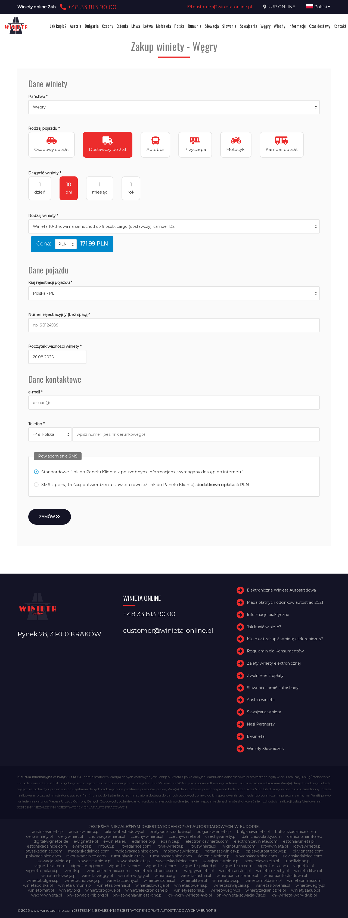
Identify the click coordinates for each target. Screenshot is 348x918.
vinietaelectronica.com (108, 870)
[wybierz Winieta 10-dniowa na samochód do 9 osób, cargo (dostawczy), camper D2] (174, 226)
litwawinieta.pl (203, 846)
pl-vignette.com (308, 851)
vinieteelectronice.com (157, 870)
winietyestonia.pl (189, 890)
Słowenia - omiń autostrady (273, 687)
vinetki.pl (73, 870)
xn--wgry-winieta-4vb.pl (190, 895)
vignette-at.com (50, 865)
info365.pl (106, 846)
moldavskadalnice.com (136, 851)
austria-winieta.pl (48, 831)
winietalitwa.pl (194, 880)
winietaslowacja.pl (152, 885)
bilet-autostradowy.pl (124, 831)
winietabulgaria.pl (43, 880)
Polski (320, 6)
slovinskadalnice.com (302, 856)
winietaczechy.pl (122, 880)
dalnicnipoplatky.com (262, 836)
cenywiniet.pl (70, 836)
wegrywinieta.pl (199, 870)
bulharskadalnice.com (295, 831)
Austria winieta (261, 700)
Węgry (265, 26)
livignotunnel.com (239, 846)
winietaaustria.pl (196, 875)
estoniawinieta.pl (299, 841)
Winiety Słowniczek (265, 748)
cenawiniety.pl (39, 836)
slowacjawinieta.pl (94, 860)
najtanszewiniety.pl (222, 851)
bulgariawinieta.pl (253, 831)
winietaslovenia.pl (113, 885)
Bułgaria (92, 26)
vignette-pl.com (161, 865)
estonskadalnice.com (47, 846)
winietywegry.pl (225, 890)
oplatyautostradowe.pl (266, 851)
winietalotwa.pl (226, 880)
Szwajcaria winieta (264, 711)
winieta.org (164, 875)
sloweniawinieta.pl (134, 860)
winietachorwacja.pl (83, 880)
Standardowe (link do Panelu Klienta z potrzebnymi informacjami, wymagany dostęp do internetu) (142, 471)
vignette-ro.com (237, 865)
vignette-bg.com (87, 865)
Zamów (47, 516)
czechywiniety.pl (220, 836)
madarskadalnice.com (88, 851)
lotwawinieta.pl (307, 846)
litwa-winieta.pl (170, 846)
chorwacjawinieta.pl (106, 836)
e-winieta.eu (114, 841)
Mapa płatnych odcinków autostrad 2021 (285, 602)
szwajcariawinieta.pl (221, 860)
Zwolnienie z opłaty (265, 675)
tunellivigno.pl (297, 860)
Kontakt (340, 26)
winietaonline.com (304, 880)
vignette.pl (303, 865)
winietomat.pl (41, 890)
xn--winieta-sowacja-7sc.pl (241, 895)
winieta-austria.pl (235, 870)
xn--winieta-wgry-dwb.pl (294, 895)
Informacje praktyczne (268, 614)
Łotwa (148, 26)
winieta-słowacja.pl (58, 875)
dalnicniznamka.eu (304, 836)
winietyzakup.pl (305, 890)
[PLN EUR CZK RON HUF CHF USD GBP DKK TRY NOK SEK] (66, 244)
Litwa (135, 26)
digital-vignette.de (50, 841)
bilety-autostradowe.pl (170, 831)
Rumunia (194, 26)
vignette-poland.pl (199, 865)
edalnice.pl (170, 841)
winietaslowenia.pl (191, 885)
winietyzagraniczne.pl (266, 890)
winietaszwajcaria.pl (232, 885)
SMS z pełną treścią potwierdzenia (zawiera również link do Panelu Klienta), (145, 484)
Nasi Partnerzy (261, 724)
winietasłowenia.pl (273, 885)
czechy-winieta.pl (146, 836)
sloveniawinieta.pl (213, 856)
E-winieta (256, 736)
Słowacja (212, 26)
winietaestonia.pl (159, 880)
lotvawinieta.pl (274, 846)
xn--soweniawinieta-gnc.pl (137, 895)
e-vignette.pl (86, 841)
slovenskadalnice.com (256, 856)
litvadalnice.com (136, 846)
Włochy (279, 26)
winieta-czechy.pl (272, 870)
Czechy (107, 26)
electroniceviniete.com (256, 841)
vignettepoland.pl (42, 870)
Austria (76, 26)
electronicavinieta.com (207, 841)
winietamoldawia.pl (264, 880)
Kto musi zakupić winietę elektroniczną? (285, 639)
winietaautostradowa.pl (285, 875)
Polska (179, 26)
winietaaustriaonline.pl (237, 875)
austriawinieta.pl (84, 831)
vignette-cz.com (124, 865)
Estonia (122, 26)
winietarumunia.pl (75, 885)
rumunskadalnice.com (171, 856)
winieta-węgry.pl (133, 875)
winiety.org (69, 890)
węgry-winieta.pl (46, 895)
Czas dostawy (319, 26)
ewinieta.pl (82, 846)
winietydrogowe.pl (102, 890)
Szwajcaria (248, 26)
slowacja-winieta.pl (55, 860)
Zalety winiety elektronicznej (274, 663)
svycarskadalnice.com (176, 860)
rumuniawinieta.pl (128, 856)
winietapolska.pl (38, 885)
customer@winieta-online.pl (222, 6)
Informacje (297, 26)
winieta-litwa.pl (308, 870)
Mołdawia (163, 26)
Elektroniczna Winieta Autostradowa (281, 590)
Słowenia (229, 26)
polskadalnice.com (43, 856)
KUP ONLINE (281, 6)
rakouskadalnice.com (86, 856)
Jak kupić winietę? (264, 626)
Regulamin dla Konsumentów (275, 651)
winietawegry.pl (310, 885)
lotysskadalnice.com (44, 851)
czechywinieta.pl (184, 836)
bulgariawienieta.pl (214, 831)
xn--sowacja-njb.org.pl (87, 895)
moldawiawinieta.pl (181, 851)
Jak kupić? (58, 26)
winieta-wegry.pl (97, 875)
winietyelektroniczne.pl (147, 890)
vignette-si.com (273, 865)
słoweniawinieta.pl (262, 860)
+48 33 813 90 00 (91, 7)
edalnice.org (143, 841)
